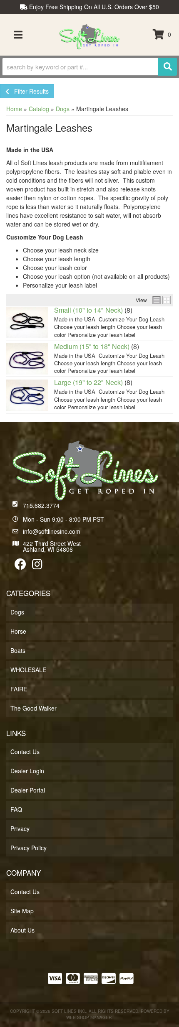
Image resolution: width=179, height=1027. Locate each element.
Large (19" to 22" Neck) (88, 382)
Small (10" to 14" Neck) (88, 310)
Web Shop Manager (89, 1017)
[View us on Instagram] (37, 566)
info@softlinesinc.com (51, 531)
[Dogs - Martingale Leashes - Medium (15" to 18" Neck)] (27, 358)
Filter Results (29, 91)
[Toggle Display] (161, 300)
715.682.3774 (41, 505)
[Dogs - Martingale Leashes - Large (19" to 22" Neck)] (27, 394)
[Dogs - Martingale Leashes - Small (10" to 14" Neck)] (27, 322)
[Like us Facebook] (20, 566)
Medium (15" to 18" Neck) (91, 346)
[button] (89, 67)
